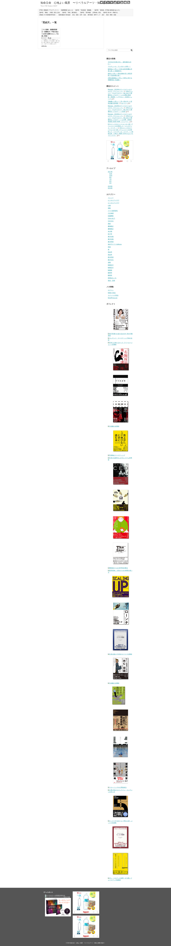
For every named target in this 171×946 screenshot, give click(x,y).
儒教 (109, 208)
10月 (110, 175)
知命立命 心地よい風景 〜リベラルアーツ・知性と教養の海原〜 (81, 2)
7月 (110, 179)
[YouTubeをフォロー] (121, 2)
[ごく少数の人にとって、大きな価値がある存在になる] (116, 455)
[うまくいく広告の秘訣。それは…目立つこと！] (120, 823)
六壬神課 (111, 213)
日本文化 (111, 221)
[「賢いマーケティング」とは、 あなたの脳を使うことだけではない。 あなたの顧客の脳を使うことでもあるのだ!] (120, 876)
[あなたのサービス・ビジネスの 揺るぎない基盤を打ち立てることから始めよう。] (120, 344)
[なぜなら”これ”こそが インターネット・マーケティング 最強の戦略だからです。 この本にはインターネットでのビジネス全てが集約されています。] (57, 897)
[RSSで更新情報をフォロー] (128, 2)
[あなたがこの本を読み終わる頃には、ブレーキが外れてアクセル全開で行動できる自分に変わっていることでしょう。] (120, 335)
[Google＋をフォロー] (108, 2)
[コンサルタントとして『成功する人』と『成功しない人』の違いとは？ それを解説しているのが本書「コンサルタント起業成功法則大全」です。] (55, 895)
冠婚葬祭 (111, 216)
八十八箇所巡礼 (113, 210)
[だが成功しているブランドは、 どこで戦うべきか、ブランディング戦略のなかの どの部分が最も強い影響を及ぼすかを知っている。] (120, 565)
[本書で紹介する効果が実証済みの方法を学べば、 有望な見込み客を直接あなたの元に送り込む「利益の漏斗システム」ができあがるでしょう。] (120, 512)
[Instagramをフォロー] (115, 2)
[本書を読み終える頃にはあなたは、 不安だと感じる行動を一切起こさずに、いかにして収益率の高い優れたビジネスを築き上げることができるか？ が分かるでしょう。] (118, 568)
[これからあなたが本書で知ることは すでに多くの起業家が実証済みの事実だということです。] (113, 426)
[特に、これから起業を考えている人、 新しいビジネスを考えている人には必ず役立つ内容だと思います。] (120, 331)
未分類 (110, 231)
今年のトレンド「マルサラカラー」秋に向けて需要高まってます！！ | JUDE (120, 109)
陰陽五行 (111, 265)
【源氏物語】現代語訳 (64, 15)
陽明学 (110, 273)
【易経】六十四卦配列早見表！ (47, 15)
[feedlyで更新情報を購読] (125, 2)
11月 (110, 173)
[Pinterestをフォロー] (118, 2)
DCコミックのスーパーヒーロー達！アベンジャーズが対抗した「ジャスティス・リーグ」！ (120, 126)
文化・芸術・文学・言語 (79, 15)
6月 (110, 181)
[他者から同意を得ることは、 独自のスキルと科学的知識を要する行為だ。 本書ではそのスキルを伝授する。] (120, 424)
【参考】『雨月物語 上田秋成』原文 (90, 12)
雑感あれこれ (112, 278)
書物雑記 (111, 226)
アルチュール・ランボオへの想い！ (119, 66)
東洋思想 (111, 242)
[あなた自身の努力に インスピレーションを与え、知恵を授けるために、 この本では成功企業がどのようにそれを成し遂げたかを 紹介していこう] (120, 792)
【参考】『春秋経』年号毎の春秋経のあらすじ (107, 10)
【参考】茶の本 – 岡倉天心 (110, 12)
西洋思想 (111, 257)
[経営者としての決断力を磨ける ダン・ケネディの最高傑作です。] (120, 652)
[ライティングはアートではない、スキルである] (120, 340)
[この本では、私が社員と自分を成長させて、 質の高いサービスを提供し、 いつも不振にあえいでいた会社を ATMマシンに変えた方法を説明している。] (120, 460)
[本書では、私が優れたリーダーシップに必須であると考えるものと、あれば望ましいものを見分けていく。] (120, 654)
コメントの (113, 295)
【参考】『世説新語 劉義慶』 (83, 10)
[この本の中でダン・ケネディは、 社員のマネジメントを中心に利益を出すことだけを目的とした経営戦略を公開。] (120, 732)
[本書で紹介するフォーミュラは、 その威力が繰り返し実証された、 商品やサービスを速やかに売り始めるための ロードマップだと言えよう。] (120, 625)
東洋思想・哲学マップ (94, 15)
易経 (109, 223)
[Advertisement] (119, 33)
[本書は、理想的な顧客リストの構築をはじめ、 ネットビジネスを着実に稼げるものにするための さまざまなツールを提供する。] (118, 706)
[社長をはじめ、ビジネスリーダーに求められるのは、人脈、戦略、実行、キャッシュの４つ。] (120, 599)
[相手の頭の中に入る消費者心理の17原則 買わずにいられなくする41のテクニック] (120, 758)
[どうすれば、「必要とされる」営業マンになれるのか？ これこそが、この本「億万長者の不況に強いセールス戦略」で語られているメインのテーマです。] (120, 849)
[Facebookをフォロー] (104, 2)
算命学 (110, 252)
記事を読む (44, 46)
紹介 (103, 15)
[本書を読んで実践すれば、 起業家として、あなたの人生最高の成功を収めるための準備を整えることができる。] (120, 486)
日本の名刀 (111, 218)
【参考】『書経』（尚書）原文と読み (49, 12)
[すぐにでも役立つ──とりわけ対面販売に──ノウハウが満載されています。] (117, 787)
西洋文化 (111, 260)
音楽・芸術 (111, 280)
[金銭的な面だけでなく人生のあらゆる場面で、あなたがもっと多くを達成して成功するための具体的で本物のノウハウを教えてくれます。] (113, 683)
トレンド (111, 198)
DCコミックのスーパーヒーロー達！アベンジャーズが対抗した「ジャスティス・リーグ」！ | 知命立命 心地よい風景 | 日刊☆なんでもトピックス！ (120, 131)
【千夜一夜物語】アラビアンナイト (49, 10)
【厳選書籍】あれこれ (66, 10)
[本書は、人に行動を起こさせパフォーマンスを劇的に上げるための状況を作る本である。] (120, 397)
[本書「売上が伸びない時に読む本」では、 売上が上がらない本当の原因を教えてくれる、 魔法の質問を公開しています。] (120, 453)
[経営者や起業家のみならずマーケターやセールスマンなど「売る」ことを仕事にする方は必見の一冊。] (120, 785)
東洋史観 (111, 236)
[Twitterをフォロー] (101, 2)
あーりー (124, 103)
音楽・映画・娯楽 (111, 15)
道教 (109, 262)
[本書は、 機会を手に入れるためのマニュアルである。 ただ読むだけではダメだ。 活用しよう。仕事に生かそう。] (120, 539)
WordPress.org (112, 298)
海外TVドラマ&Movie (115, 244)
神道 (109, 247)
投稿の (112, 293)
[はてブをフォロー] (111, 2)
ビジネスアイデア (113, 200)
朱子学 (110, 234)
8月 (110, 177)
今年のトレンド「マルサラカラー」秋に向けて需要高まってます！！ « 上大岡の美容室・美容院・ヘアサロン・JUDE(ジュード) (120, 95)
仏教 (50, 38)
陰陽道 (110, 270)
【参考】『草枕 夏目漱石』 (70, 12)
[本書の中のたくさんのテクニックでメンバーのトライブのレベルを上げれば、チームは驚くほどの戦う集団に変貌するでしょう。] (120, 818)
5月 (110, 183)
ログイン (111, 290)
